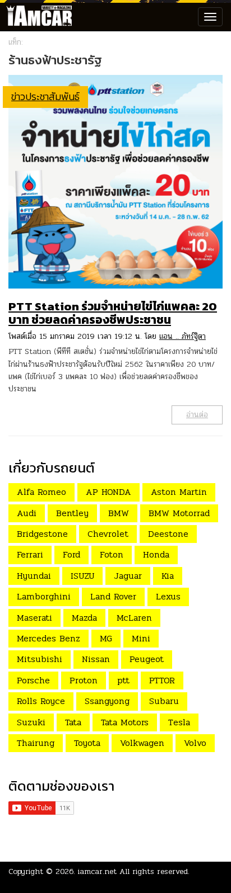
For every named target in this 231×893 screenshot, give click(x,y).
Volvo (195, 743)
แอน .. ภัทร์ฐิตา (182, 336)
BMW (118, 513)
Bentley (72, 513)
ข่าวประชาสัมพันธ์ (45, 96)
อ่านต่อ (197, 414)
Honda (156, 554)
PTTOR (162, 680)
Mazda (84, 618)
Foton (111, 554)
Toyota (87, 743)
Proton (84, 680)
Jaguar (128, 576)
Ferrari (30, 554)
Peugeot (147, 659)
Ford (71, 554)
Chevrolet (107, 534)
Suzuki (31, 722)
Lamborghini (44, 596)
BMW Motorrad (179, 513)
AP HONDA (108, 492)
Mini (141, 638)
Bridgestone (42, 534)
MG (106, 638)
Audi (26, 513)
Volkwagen (142, 743)
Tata (73, 722)
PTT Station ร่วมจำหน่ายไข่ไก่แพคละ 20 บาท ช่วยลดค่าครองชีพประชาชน (112, 312)
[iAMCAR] (36, 17)
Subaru (164, 701)
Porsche (33, 680)
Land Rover (113, 596)
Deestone (168, 534)
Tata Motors (125, 722)
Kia (167, 576)
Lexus (168, 596)
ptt (123, 680)
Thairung (35, 743)
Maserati (34, 618)
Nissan (96, 659)
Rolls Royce (41, 701)
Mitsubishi (39, 659)
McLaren (134, 618)
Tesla (179, 722)
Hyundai (34, 576)
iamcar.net (97, 871)
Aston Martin (179, 492)
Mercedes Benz (48, 638)
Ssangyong (107, 701)
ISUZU (82, 576)
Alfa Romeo (41, 492)
